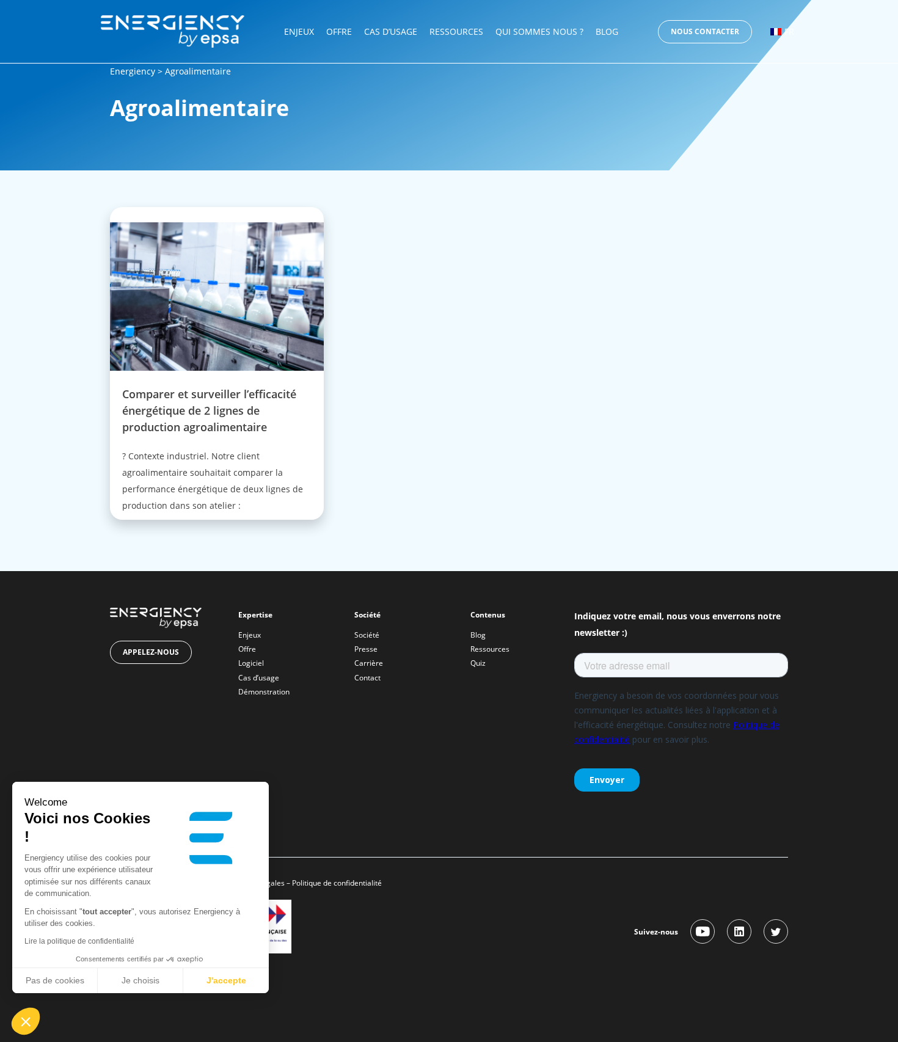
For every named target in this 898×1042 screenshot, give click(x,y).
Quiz (478, 663)
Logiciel (251, 663)
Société (366, 635)
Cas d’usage (390, 31)
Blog (607, 31)
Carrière (368, 663)
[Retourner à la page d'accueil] (172, 30)
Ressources (456, 31)
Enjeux (299, 31)
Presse (366, 649)
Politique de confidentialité (338, 883)
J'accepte (226, 980)
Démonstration (264, 692)
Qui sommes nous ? (539, 31)
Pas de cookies (55, 980)
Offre (339, 31)
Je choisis (140, 980)
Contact (367, 677)
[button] (25, 1021)
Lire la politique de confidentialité (79, 941)
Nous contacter (705, 31)
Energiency (132, 71)
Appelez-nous (151, 652)
